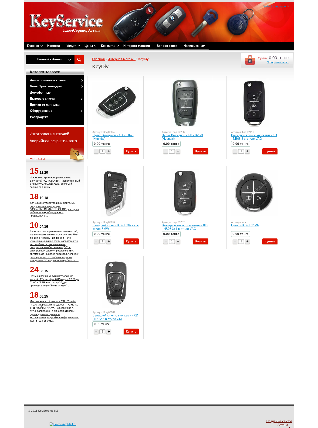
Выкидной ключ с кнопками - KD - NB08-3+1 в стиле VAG (184, 227)
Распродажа (39, 117)
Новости (53, 46)
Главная (33, 46)
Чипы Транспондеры (46, 86)
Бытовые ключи (42, 98)
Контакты (108, 46)
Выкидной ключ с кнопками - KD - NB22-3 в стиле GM (115, 317)
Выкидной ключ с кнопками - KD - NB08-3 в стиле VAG (254, 136)
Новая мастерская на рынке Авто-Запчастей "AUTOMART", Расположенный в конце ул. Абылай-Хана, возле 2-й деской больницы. (55, 182)
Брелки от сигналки (45, 104)
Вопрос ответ (167, 46)
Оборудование (41, 110)
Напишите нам (194, 46)
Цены (89, 46)
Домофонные (40, 92)
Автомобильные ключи (48, 80)
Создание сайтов (279, 421)
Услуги (71, 46)
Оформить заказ (278, 62)
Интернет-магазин (136, 46)
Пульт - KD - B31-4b (245, 225)
